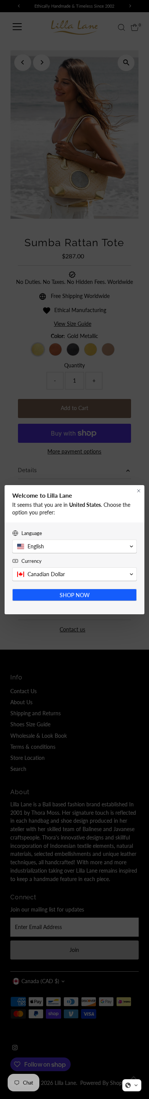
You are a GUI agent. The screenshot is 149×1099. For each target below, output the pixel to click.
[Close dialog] (138, 491)
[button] (131, 1085)
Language (31, 533)
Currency (31, 561)
